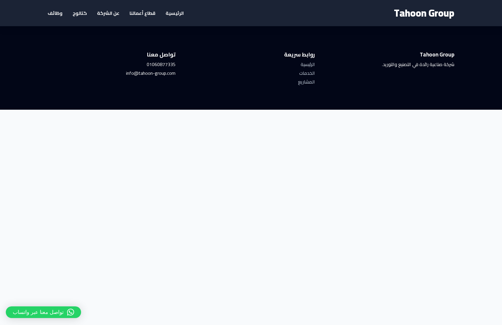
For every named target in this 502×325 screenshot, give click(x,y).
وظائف (55, 13)
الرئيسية (175, 13)
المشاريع (306, 81)
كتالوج (80, 13)
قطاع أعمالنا (142, 13)
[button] (43, 312)
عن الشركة (108, 13)
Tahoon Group (424, 13)
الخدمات (307, 73)
